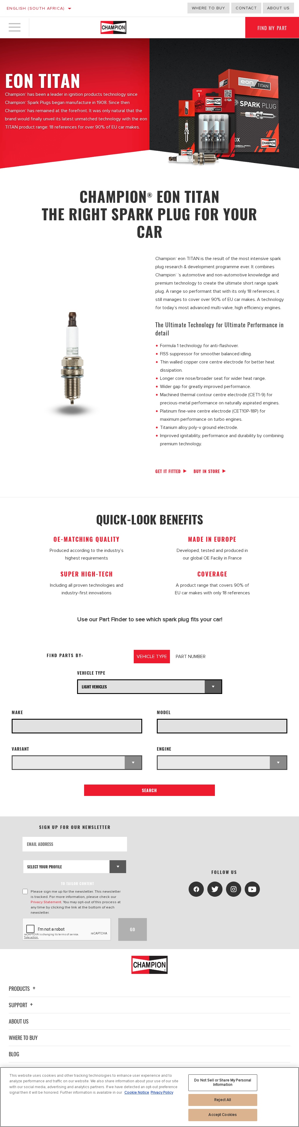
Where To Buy (23, 1037)
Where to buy (208, 8)
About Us (19, 1021)
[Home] (113, 27)
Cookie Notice (136, 1092)
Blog (14, 1054)
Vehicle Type (91, 673)
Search (149, 790)
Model (164, 712)
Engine (164, 749)
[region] (149, 1097)
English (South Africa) (36, 8)
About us (278, 8)
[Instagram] (233, 889)
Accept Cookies (222, 1114)
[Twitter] (214, 889)
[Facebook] (196, 889)
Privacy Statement (46, 902)
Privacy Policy (162, 1092)
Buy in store (207, 471)
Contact (246, 8)
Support (18, 1005)
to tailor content (77, 883)
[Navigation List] (14, 27)
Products (20, 988)
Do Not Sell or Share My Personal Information (222, 1082)
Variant (20, 749)
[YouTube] (252, 889)
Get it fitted (168, 471)
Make (17, 712)
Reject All (222, 1099)
